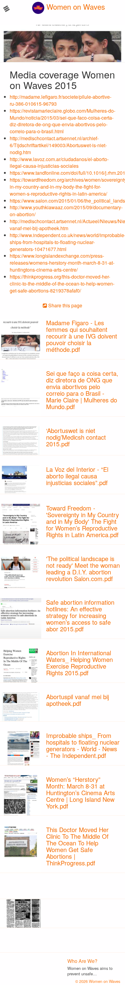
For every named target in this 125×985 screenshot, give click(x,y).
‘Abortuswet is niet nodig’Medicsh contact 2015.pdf (76, 437)
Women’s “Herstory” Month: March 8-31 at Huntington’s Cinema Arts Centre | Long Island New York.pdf (80, 792)
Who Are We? (82, 960)
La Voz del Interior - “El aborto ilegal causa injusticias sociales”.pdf (77, 476)
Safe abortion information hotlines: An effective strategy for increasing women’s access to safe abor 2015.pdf (80, 615)
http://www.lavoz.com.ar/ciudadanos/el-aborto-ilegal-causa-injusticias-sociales (59, 163)
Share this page (64, 305)
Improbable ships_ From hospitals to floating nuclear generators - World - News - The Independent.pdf (83, 745)
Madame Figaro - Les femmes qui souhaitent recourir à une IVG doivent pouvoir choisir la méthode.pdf (81, 336)
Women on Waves (74, 6)
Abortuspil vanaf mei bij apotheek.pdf (77, 700)
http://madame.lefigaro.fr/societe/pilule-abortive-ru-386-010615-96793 (60, 100)
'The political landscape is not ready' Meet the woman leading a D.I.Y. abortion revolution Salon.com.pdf (83, 568)
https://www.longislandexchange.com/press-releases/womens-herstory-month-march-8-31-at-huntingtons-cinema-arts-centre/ (62, 262)
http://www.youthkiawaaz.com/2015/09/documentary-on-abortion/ (66, 211)
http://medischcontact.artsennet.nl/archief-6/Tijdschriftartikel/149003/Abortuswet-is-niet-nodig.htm (58, 145)
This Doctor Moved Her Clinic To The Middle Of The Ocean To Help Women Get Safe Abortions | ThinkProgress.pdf (77, 846)
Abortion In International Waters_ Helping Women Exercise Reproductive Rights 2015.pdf (79, 662)
